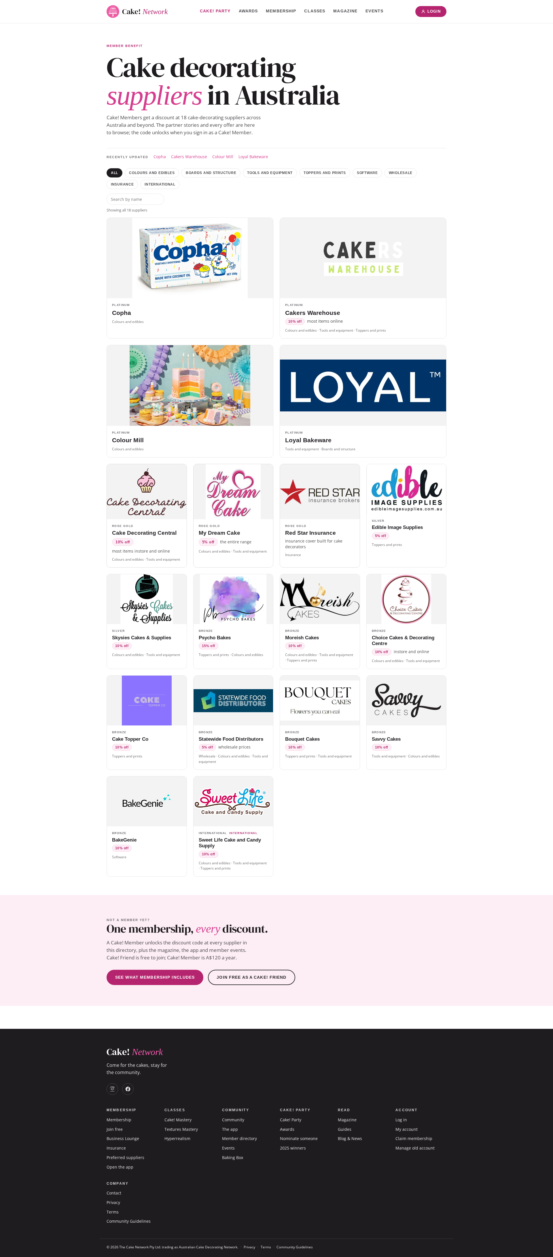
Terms (113, 1212)
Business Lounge (123, 1138)
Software (367, 173)
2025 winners (293, 1148)
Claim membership (413, 1138)
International (160, 184)
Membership (281, 11)
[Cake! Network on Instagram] (112, 1089)
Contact (114, 1193)
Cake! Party (215, 11)
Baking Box (232, 1157)
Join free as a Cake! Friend (251, 977)
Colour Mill (222, 156)
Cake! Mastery (178, 1119)
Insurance (122, 184)
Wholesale (400, 173)
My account (406, 1129)
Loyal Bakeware (253, 156)
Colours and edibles (152, 173)
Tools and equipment (270, 173)
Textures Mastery (181, 1129)
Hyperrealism (177, 1138)
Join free (115, 1129)
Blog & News (350, 1138)
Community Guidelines (129, 1221)
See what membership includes (155, 977)
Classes (314, 11)
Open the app (120, 1167)
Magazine (345, 11)
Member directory (239, 1138)
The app (230, 1129)
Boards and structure (211, 173)
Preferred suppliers (125, 1157)
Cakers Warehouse (189, 156)
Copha (160, 156)
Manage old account (415, 1148)
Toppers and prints (325, 173)
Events (374, 11)
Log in (401, 1119)
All (114, 173)
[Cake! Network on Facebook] (128, 1089)
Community (233, 1119)
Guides (344, 1129)
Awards (248, 11)
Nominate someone (299, 1138)
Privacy (113, 1202)
